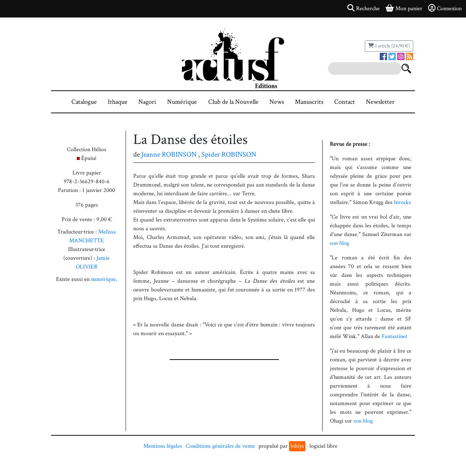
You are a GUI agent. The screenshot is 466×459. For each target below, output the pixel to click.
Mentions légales (162, 446)
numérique (103, 279)
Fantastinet (394, 336)
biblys (297, 446)
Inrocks (402, 202)
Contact (344, 102)
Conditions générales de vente (220, 446)
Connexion (449, 8)
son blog (339, 243)
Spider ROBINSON (228, 154)
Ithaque (117, 102)
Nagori (147, 102)
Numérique (182, 102)
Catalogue (84, 102)
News (276, 102)
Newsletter (380, 102)
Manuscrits (309, 102)
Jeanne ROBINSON (169, 154)
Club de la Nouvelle (233, 102)
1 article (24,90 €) (392, 46)
